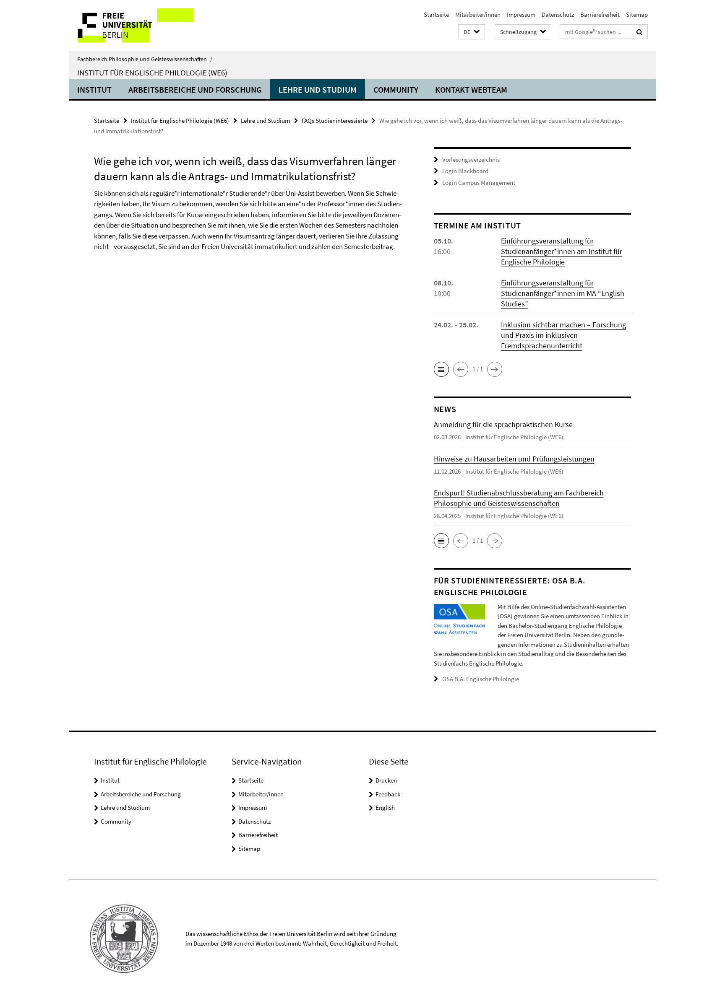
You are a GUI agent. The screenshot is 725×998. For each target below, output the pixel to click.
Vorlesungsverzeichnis (471, 159)
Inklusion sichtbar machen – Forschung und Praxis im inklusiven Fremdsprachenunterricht (563, 335)
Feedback (388, 794)
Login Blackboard (465, 171)
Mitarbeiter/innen (478, 14)
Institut (94, 89)
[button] (471, 32)
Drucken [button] (386, 780)
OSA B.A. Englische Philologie (480, 679)
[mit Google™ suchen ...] (639, 32)
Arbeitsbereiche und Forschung (195, 89)
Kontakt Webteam (471, 89)
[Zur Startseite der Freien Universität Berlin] (139, 25)
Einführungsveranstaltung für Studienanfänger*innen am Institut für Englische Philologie (561, 251)
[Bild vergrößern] (459, 618)
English (385, 807)
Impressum (521, 14)
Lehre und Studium (318, 89)
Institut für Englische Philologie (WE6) (152, 72)
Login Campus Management (478, 183)
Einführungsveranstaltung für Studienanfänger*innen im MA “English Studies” (562, 293)
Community (395, 89)
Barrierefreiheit (600, 14)
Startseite (436, 14)
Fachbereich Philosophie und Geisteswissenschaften (144, 59)
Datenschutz (558, 14)
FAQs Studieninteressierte (335, 120)
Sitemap (637, 14)
